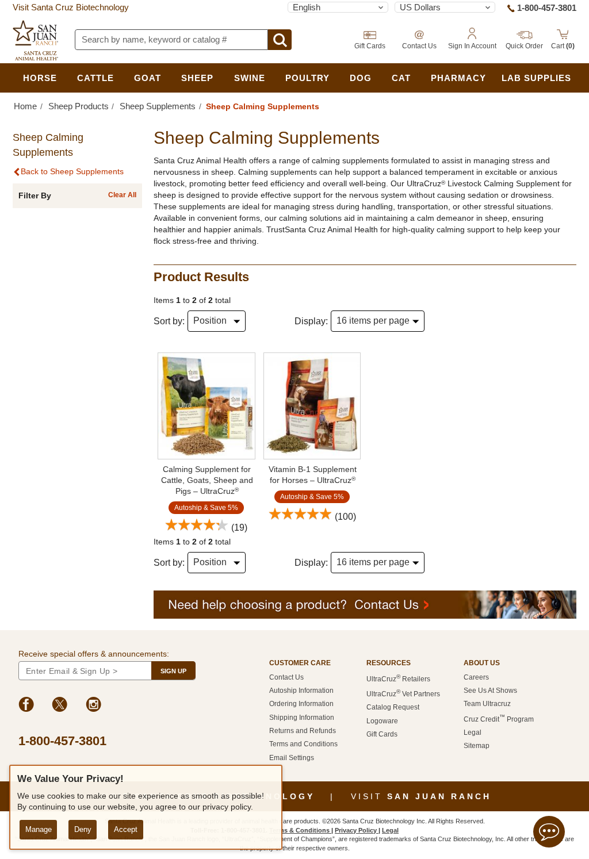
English (306, 7)
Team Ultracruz (487, 704)
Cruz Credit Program (499, 719)
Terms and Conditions (303, 744)
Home (25, 106)
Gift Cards (381, 734)
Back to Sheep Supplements (72, 171)
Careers (476, 677)
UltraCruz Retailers (398, 679)
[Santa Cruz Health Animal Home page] (35, 40)
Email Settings (291, 758)
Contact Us (286, 677)
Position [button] (210, 320)
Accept (125, 829)
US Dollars (420, 7)
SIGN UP (173, 671)
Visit (421, 796)
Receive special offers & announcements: (93, 653)
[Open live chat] (549, 833)
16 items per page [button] (373, 320)
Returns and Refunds (302, 731)
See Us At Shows (490, 691)
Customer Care (300, 663)
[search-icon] (280, 40)
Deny (82, 829)
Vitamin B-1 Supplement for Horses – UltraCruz (313, 475)
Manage (38, 829)
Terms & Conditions (300, 830)
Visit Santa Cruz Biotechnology (71, 7)
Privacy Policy (356, 830)
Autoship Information (301, 691)
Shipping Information (301, 718)
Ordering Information (301, 704)
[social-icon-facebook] (26, 706)
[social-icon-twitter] (59, 706)
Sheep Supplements (158, 106)
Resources (388, 663)
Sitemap (476, 746)
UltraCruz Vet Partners (403, 694)
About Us (482, 663)
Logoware (382, 721)
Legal (472, 732)
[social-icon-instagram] (93, 706)
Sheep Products (78, 106)
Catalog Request (392, 707)
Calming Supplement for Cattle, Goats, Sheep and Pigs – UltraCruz (207, 480)
